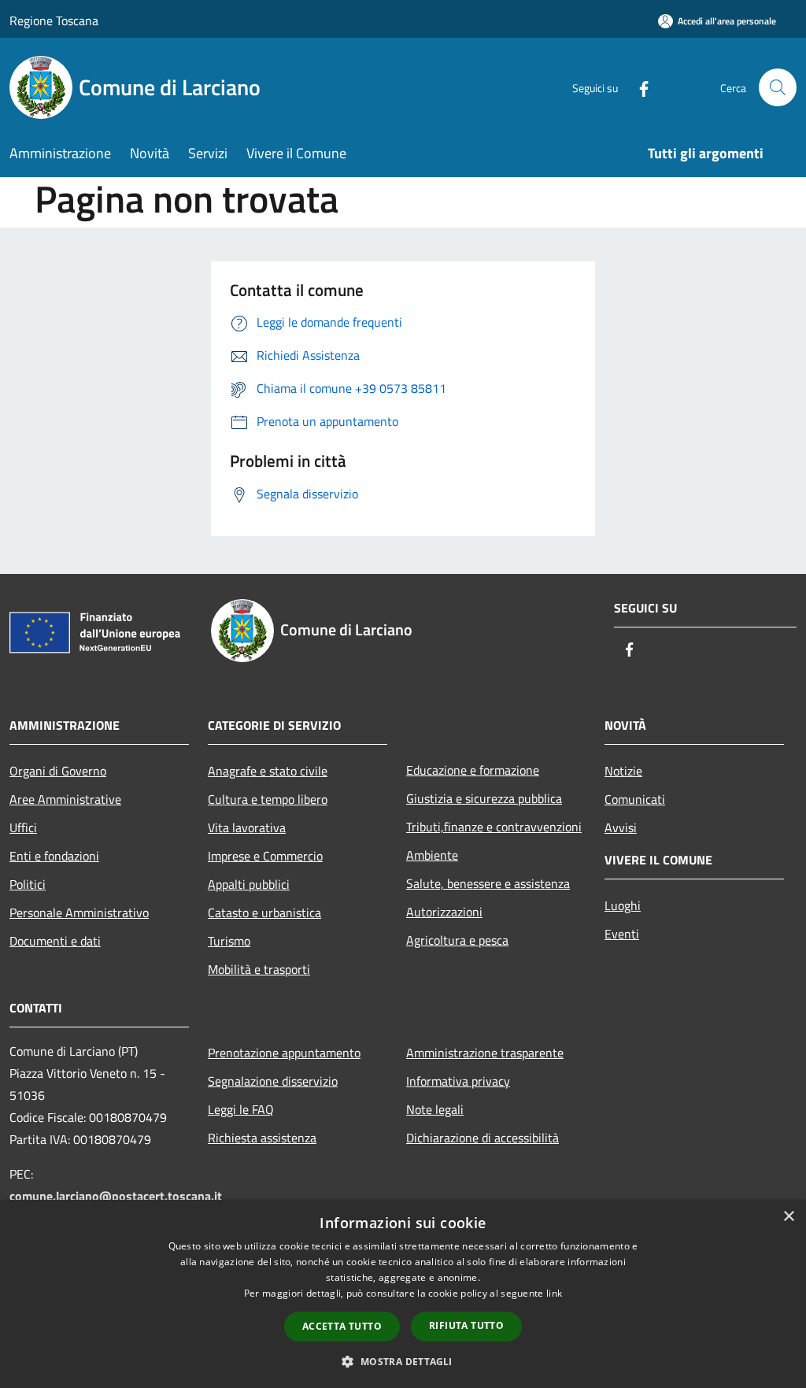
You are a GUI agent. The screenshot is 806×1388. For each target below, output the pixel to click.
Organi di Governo (57, 770)
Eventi (621, 933)
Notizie (623, 770)
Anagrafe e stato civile (267, 770)
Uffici (23, 827)
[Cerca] (778, 87)
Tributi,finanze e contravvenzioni (494, 826)
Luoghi (622, 905)
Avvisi (620, 827)
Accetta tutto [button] (342, 1326)
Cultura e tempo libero (267, 799)
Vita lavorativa (247, 827)
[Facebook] (637, 87)
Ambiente (432, 855)
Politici (27, 884)
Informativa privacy (458, 1081)
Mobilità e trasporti (259, 969)
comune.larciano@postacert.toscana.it (115, 1195)
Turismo (229, 940)
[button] (402, 1361)
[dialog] (403, 1294)
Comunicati (634, 799)
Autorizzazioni (444, 911)
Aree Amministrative (65, 799)
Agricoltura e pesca (457, 940)
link (554, 1293)
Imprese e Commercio (265, 855)
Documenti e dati (55, 940)
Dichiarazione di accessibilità (482, 1137)
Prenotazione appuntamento (284, 1052)
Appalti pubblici (249, 884)
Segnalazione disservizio (273, 1081)
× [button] (788, 1217)
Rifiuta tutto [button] (466, 1325)
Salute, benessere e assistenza (488, 883)
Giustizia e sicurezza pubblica (484, 798)
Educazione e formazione (472, 770)
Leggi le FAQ (241, 1109)
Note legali (435, 1109)
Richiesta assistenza (262, 1137)
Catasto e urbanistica (264, 912)
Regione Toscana (53, 20)
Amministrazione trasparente (485, 1052)
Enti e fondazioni (54, 855)
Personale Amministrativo (79, 912)
